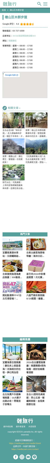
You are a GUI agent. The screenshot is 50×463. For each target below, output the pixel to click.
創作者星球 (20, 427)
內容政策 (32, 427)
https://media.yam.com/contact (25, 449)
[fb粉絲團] (15, 457)
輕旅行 (10, 3)
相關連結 (13, 41)
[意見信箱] (28, 457)
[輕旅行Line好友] (34, 457)
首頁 (4, 10)
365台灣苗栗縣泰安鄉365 (24, 36)
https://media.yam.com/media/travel (25, 443)
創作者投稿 (8, 427)
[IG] (21, 457)
